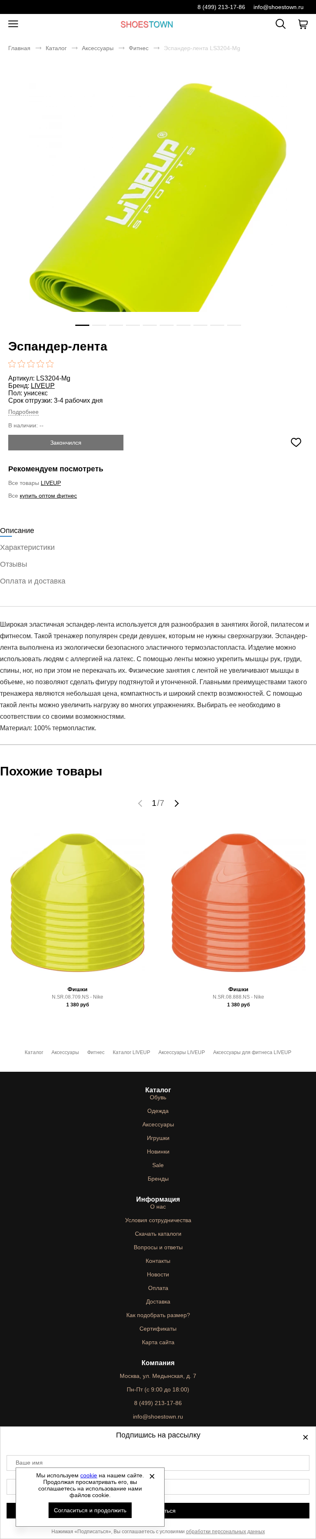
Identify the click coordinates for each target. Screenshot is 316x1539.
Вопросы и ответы (158, 1247)
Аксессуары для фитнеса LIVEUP (252, 1052)
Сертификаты (158, 1328)
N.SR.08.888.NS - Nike (238, 997)
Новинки (158, 1151)
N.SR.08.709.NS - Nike (77, 997)
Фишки (77, 989)
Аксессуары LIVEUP (181, 1052)
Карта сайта (158, 1342)
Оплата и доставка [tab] (32, 581)
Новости (158, 1274)
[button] (141, 803)
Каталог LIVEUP (131, 1052)
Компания (158, 1362)
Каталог (56, 48)
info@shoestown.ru (278, 7)
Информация (158, 1199)
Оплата (158, 1288)
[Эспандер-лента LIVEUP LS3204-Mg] (158, 216)
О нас (158, 1206)
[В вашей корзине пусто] (303, 24)
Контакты (158, 1261)
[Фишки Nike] (77, 905)
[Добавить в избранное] (296, 442)
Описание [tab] (17, 530)
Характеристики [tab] (27, 547)
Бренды (158, 1178)
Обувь (158, 1097)
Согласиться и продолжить (90, 1510)
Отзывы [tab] (13, 564)
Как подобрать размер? (158, 1315)
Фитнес (139, 48)
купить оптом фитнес (48, 495)
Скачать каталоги (158, 1233)
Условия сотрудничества (158, 1220)
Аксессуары (98, 48)
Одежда (158, 1111)
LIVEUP (43, 385)
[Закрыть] (152, 1476)
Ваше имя (29, 1462)
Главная (19, 48)
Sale (158, 1165)
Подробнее (23, 411)
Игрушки (158, 1138)
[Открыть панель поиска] (281, 24)
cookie (88, 1475)
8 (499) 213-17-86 (221, 7)
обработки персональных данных (225, 1531)
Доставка (158, 1301)
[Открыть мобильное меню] (13, 24)
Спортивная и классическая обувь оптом (147, 24)
